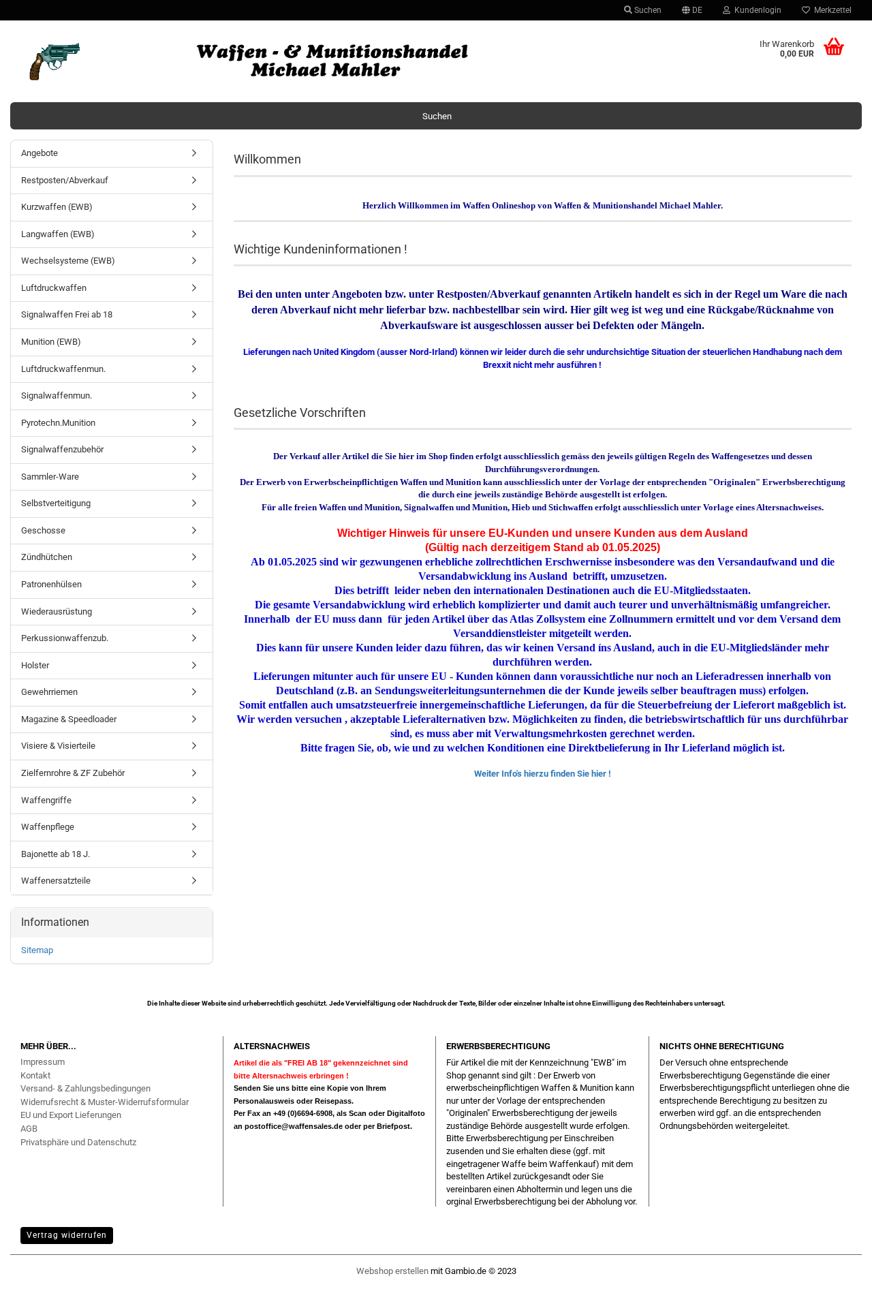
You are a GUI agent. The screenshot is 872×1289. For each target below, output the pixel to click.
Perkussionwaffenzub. (64, 638)
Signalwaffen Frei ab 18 (66, 314)
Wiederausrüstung (56, 611)
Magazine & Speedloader (68, 719)
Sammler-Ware (50, 476)
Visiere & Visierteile (58, 746)
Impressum (42, 1062)
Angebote (39, 153)
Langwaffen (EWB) (58, 234)
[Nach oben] (834, 1272)
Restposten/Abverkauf (64, 180)
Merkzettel (831, 10)
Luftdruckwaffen (54, 288)
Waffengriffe (46, 800)
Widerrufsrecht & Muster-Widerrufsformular (104, 1102)
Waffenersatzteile (56, 880)
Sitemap (37, 950)
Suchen (646, 10)
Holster (35, 665)
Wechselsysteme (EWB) (68, 260)
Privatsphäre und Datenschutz (78, 1142)
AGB (28, 1128)
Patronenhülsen (51, 584)
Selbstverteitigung (56, 503)
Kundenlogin (755, 10)
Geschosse (43, 530)
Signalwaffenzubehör (62, 449)
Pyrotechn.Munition (58, 423)
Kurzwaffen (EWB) (57, 207)
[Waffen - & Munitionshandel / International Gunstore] (329, 61)
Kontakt (35, 1075)
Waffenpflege (47, 827)
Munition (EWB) (51, 342)
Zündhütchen (46, 557)
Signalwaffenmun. (56, 395)
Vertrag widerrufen (67, 1235)
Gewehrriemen (49, 692)
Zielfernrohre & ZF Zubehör (73, 773)
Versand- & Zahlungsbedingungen (85, 1088)
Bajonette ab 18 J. (55, 854)
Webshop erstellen (392, 1271)
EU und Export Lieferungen (70, 1115)
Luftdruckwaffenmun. (63, 369)
